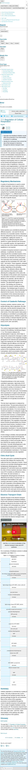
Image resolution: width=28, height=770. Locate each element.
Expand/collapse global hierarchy (2, 116)
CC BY (13, 727)
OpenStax (8, 127)
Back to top (3, 733)
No (8, 745)
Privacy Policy (15, 761)
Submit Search (4, 31)
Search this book (4, 26)
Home (7, 116)
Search (3, 768)
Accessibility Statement (11, 762)
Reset (2, 41)
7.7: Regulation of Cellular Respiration (17, 724)
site (9, 543)
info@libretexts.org (11, 764)
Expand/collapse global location (26, 116)
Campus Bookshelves (18, 116)
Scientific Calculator (7, 79)
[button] (5, 90)
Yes (3, 745)
